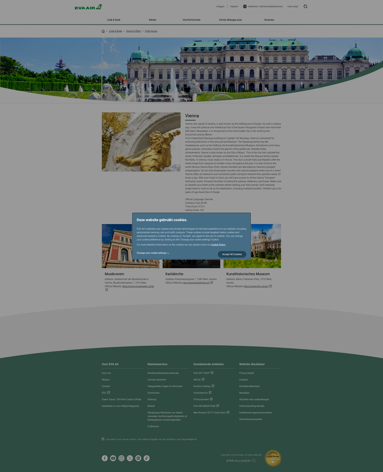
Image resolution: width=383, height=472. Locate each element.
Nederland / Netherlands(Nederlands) (265, 6)
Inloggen (220, 6)
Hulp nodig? (292, 6)
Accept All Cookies (232, 254)
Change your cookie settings (152, 253)
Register (234, 6)
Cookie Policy (218, 244)
